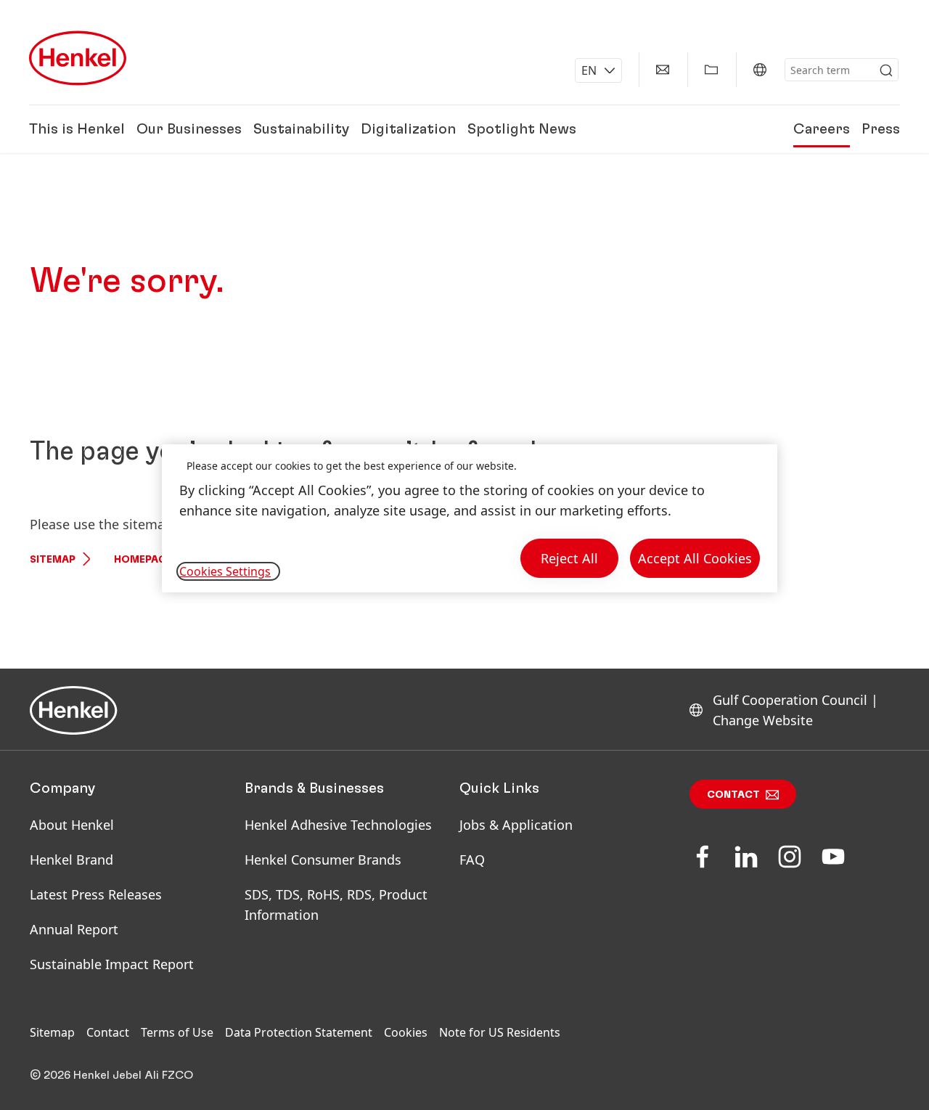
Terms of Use (177, 1032)
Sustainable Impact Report (112, 964)
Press (881, 129)
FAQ (472, 859)
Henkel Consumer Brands (323, 859)
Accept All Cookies (695, 558)
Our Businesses (189, 129)
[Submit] (886, 70)
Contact (733, 795)
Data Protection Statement (298, 1032)
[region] (469, 518)
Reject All (569, 558)
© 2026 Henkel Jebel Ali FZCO (111, 1075)
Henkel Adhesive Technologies (338, 824)
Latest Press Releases (96, 894)
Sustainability (301, 129)
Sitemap (52, 560)
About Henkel (72, 824)
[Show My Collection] (711, 69)
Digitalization (408, 129)
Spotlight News (521, 129)
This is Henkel (77, 129)
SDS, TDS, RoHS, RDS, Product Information (336, 904)
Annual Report (74, 929)
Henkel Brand (71, 859)
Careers (821, 129)
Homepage (143, 560)
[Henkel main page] (77, 58)
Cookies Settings (225, 571)
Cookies (405, 1032)
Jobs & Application (516, 824)
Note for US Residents (499, 1032)
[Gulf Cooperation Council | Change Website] (759, 69)
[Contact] (662, 69)
